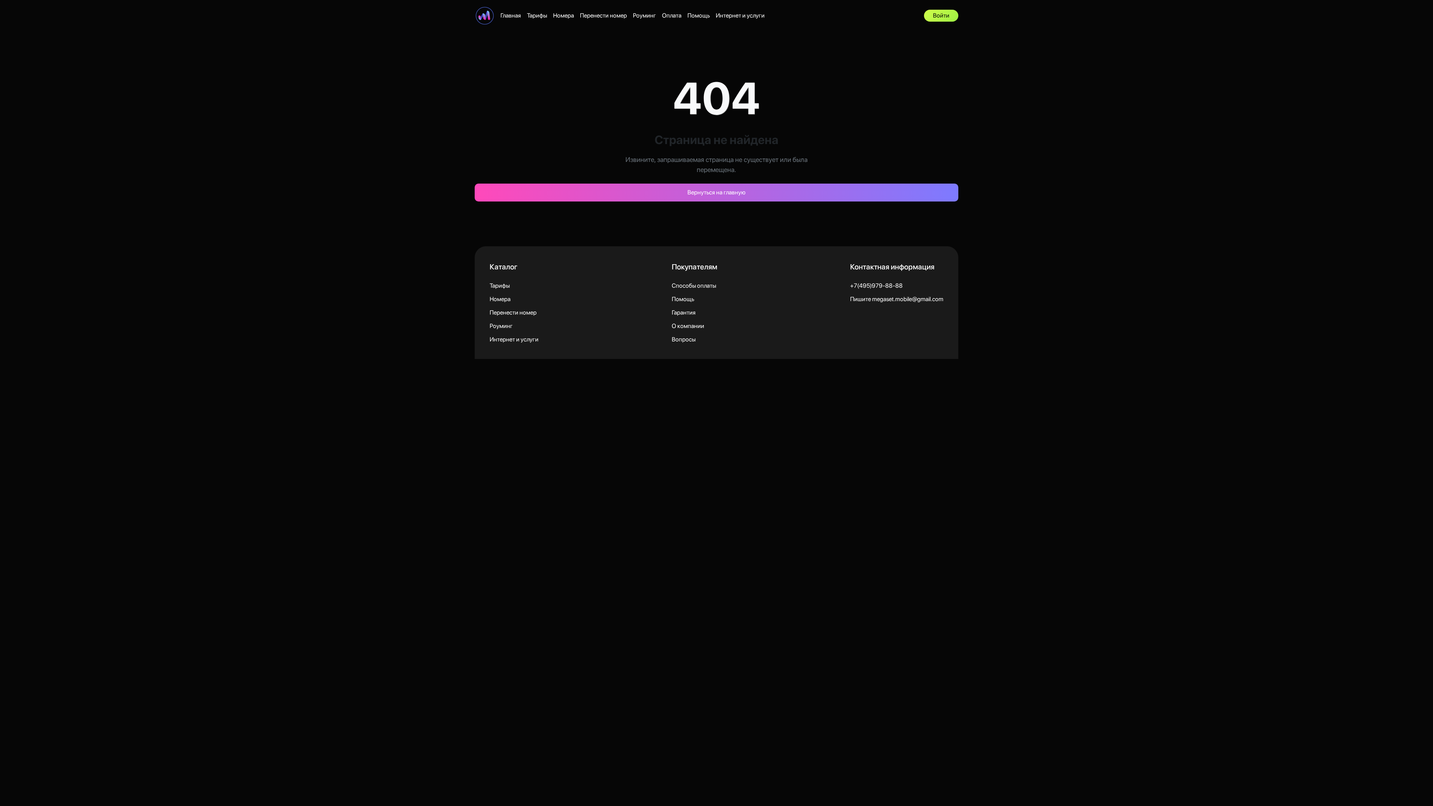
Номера (563, 15)
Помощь (698, 15)
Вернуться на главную (716, 192)
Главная (510, 15)
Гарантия (684, 312)
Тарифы (537, 15)
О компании (688, 325)
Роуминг (644, 15)
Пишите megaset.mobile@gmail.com (896, 299)
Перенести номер (603, 15)
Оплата (671, 15)
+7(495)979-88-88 (876, 285)
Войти (941, 15)
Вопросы (684, 339)
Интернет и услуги (740, 15)
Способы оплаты (694, 285)
